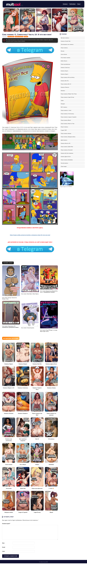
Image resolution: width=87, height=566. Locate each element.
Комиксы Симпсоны (19, 36)
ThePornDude (72, 4)
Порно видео (64, 166)
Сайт (3, 551)
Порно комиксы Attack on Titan (67, 123)
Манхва (62, 51)
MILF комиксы (64, 107)
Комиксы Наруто (64, 74)
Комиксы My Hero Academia (67, 153)
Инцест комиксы (64, 126)
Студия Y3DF (64, 130)
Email (3, 547)
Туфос (62, 100)
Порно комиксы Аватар (66, 133)
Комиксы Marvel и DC (65, 143)
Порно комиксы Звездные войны (68, 136)
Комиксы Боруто (64, 70)
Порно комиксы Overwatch (67, 150)
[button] (81, 20)
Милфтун (63, 90)
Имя (3, 543)
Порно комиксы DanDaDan (67, 159)
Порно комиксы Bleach (66, 120)
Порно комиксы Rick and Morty (67, 77)
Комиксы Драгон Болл (66, 156)
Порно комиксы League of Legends (68, 117)
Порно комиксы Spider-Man (67, 146)
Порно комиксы (11, 36)
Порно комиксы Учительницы (67, 113)
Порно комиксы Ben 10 (66, 84)
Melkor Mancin (64, 60)
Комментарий (6, 523)
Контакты (65, 4)
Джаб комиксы (64, 140)
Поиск (78, 4)
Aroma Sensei (64, 54)
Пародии (26, 36)
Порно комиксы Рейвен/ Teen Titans (69, 93)
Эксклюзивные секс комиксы (67, 44)
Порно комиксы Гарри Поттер (67, 97)
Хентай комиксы (64, 163)
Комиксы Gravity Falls (65, 41)
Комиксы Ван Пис (65, 80)
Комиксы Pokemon (65, 87)
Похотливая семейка (65, 57)
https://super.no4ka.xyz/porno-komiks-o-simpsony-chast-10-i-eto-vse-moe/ (30, 235)
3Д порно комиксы (65, 37)
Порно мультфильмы (65, 64)
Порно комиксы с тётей (66, 110)
